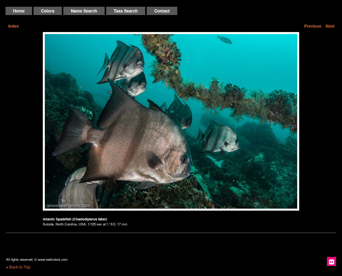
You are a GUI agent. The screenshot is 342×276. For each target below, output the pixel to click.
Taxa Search (126, 11)
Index (13, 26)
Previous (312, 26)
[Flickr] (331, 261)
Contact (162, 11)
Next (330, 26)
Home (19, 11)
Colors (47, 11)
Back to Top (19, 267)
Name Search (84, 11)
